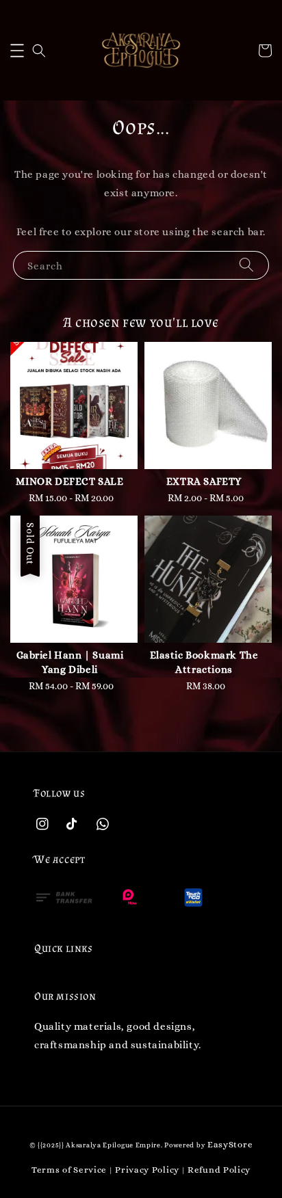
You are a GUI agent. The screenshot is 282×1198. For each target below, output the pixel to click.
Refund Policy (219, 1169)
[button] (17, 51)
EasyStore (230, 1144)
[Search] (246, 265)
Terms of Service (69, 1169)
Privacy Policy (147, 1169)
